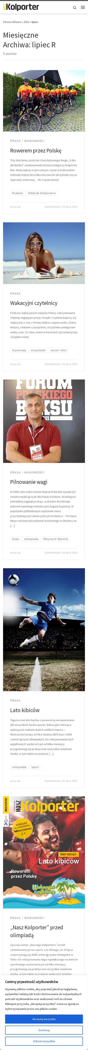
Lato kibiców (24, 710)
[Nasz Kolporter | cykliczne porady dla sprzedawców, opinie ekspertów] (21, 7)
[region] (44, 1012)
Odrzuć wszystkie (44, 1041)
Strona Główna (12, 22)
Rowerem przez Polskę (35, 150)
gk (19, 207)
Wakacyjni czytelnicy (34, 302)
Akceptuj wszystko (44, 1019)
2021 (26, 22)
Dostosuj (44, 1030)
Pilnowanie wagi (28, 481)
